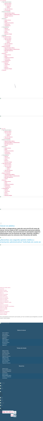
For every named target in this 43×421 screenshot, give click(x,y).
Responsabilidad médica (6, 369)
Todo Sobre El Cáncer (6, 2)
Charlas (6, 17)
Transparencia (7, 25)
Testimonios (7, 29)
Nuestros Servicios (6, 11)
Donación (4, 35)
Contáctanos (7, 24)
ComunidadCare (5, 27)
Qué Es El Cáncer (7, 3)
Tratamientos (4, 336)
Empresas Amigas (8, 34)
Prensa (5, 31)
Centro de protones (6, 353)
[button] (1, 223)
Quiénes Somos (7, 20)
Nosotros (4, 18)
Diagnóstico (4, 338)
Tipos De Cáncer (7, 132)
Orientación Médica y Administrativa (12, 14)
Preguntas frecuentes (6, 356)
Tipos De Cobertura (8, 137)
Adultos (8, 7)
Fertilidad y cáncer (5, 352)
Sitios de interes (5, 354)
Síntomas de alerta (5, 335)
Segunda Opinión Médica (9, 13)
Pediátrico (9, 6)
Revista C (6, 32)
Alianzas (6, 28)
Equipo (5, 21)
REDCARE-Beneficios (8, 15)
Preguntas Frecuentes (9, 22)
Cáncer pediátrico (5, 332)
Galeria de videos (5, 350)
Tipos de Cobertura (8, 9)
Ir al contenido (3, 0)
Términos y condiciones (6, 371)
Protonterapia (7, 10)
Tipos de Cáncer (7, 4)
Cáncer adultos (5, 334)
